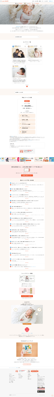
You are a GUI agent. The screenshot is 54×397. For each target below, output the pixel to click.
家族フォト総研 (11, 382)
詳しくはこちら (30, 140)
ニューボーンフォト (13, 367)
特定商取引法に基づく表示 (40, 382)
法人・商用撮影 (11, 381)
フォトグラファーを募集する (27, 296)
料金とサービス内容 (11, 375)
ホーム (10, 367)
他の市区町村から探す (18, 36)
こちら (16, 141)
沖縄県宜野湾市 (18, 26)
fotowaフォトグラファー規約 (41, 376)
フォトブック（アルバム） (12, 377)
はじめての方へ (20, 375)
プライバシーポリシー (40, 377)
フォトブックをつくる (27, 364)
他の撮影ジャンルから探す (19, 92)
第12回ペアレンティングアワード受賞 (27, 333)
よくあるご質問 (20, 376)
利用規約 (12, 136)
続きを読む (26, 186)
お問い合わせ (20, 377)
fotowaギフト (11, 376)
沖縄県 (17, 367)
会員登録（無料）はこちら (27, 175)
